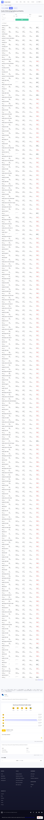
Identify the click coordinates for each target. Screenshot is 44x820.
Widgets (32, 784)
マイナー (15, 8)
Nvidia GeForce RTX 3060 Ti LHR (8, 300)
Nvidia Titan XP (5, 388)
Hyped (13, 710)
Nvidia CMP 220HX (5, 80)
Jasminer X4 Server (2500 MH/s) (8, 38)
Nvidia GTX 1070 (5, 565)
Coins (17, 2)
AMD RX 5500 (4, 553)
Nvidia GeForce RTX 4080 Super (8, 198)
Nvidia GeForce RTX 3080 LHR (7, 160)
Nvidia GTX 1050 (5, 658)
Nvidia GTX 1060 (5, 629)
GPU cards (32, 776)
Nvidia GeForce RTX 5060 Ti (7, 316)
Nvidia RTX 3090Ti (5, 101)
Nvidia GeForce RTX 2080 (7, 447)
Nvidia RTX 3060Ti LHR (6, 291)
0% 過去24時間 (40, 714)
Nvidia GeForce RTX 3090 (7, 118)
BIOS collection (18, 784)
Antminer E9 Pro (5, 25)
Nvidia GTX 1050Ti (5, 645)
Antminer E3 (4, 89)
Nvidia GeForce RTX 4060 (7, 498)
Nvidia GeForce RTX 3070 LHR (7, 295)
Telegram (36, 812)
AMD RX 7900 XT (5, 211)
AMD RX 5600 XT (5, 464)
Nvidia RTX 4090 (5, 127)
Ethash (27, 750)
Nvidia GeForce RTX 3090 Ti (7, 105)
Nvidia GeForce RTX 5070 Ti (7, 186)
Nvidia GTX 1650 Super (6, 671)
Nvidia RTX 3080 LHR (6, 165)
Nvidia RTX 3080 (5, 169)
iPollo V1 (3, 30)
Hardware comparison (34, 778)
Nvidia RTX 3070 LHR (6, 274)
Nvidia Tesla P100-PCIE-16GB (7, 426)
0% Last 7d (39, 715)
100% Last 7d (39, 720)
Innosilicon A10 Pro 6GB (6, 59)
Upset (26, 710)
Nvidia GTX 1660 (5, 633)
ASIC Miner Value (40, 679)
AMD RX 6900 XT (5, 249)
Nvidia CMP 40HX (5, 451)
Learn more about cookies (29, 817)
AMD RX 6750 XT (5, 325)
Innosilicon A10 (5, 72)
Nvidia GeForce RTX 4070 (7, 266)
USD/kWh (40, 16)
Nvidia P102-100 (5, 430)
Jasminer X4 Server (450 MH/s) (8, 76)
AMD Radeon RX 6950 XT (7, 354)
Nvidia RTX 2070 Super (6, 489)
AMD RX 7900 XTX (5, 152)
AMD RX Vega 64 (5, 384)
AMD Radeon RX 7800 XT (7, 245)
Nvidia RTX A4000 (5, 283)
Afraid (30, 710)
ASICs (24, 2)
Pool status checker (19, 780)
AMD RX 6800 (4, 257)
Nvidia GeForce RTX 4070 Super (8, 262)
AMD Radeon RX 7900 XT (7, 207)
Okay (17, 710)
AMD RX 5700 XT (5, 346)
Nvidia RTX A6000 (5, 177)
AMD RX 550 (4, 662)
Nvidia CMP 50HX (5, 350)
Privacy (2, 804)
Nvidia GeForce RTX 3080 (7, 173)
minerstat (6, 2)
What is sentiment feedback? (39, 741)
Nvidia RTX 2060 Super (6, 481)
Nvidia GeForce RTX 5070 (7, 224)
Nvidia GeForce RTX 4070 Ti (7, 240)
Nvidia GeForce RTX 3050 (7, 599)
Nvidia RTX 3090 (5, 110)
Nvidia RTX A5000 (5, 135)
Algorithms (3, 776)
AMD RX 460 (4, 654)
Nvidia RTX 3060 (5, 380)
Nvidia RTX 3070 (5, 270)
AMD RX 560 (4, 667)
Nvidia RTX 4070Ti (5, 367)
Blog (2, 796)
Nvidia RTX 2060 (5, 591)
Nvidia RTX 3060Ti (5, 287)
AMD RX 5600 (4, 460)
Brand (2, 800)
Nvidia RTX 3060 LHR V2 (6, 375)
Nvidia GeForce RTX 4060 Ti (7, 472)
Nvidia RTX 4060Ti (5, 502)
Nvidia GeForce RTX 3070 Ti (7, 228)
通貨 (16, 14)
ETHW (17, 760)
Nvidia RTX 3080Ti (5, 131)
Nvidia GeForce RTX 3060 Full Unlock (9, 401)
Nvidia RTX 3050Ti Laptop (7, 624)
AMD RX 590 (4, 586)
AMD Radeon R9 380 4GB (6, 641)
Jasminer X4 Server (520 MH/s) (8, 63)
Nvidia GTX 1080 (5, 557)
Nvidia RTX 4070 (5, 321)
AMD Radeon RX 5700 (6, 333)
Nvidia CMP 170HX (5, 93)
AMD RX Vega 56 (5, 405)
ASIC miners (33, 774)
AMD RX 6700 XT (5, 409)
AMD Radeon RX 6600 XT (7, 519)
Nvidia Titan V (4, 232)
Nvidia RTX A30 (5, 143)
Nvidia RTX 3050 (5, 616)
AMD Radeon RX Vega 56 (6, 392)
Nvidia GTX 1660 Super (6, 527)
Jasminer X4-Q (5, 51)
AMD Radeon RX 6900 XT (7, 219)
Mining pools (3, 780)
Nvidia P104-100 (5, 510)
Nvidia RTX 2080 (5, 485)
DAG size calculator (19, 782)
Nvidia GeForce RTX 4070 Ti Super (8, 203)
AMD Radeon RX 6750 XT (6, 468)
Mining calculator (19, 774)
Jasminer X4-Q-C (5, 55)
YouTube (39, 812)
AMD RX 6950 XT (5, 359)
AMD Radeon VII (5, 139)
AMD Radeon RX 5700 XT (7, 337)
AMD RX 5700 (4, 342)
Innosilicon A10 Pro (5, 68)
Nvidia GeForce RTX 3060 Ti (7, 304)
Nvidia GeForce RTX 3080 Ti (7, 122)
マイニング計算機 (5, 8)
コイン (2, 5)
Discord (42, 812)
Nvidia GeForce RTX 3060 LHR (7, 397)
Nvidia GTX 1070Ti (5, 582)
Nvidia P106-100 (5, 637)
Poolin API (35, 755)
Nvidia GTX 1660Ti (5, 544)
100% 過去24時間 (40, 719)
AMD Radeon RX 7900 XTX (7, 156)
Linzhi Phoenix (4, 34)
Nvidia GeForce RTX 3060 (7, 612)
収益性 (11, 8)
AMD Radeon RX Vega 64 (7, 371)
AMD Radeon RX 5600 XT (7, 456)
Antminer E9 (4, 42)
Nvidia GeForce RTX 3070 (7, 308)
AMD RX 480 (4, 620)
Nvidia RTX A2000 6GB (6, 477)
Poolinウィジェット (40, 755)
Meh (22, 710)
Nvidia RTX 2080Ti (5, 312)
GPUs (21, 2)
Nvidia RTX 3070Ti (5, 215)
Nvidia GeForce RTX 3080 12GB (8, 148)
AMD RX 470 (4, 532)
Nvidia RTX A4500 (5, 194)
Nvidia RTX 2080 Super (6, 435)
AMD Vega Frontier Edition (7, 540)
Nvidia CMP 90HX (5, 181)
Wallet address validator (20, 778)
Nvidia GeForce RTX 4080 (7, 190)
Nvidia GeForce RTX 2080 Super (8, 422)
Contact (32, 2)
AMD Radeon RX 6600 (6, 578)
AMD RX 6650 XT (5, 607)
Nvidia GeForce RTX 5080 (7, 114)
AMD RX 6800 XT (5, 253)
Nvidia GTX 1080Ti (5, 418)
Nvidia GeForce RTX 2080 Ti (7, 329)
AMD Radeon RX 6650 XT (7, 595)
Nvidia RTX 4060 (5, 523)
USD (41, 760)
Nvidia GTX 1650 (5, 650)
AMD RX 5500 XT (5, 548)
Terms (2, 802)
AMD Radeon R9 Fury (6, 574)
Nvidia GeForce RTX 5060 (7, 363)
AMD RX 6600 (4, 570)
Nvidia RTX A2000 (5, 439)
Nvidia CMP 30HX (5, 561)
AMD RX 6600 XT (5, 515)
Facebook (33, 812)
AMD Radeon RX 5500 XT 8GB (7, 603)
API (31, 786)
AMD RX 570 (4, 536)
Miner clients (3, 778)
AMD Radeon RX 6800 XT (7, 236)
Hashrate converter (19, 776)
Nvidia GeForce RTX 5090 (7, 97)
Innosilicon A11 (5, 46)
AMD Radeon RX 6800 (6, 278)
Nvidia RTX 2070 (5, 494)
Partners (2, 798)
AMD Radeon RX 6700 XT (7, 413)
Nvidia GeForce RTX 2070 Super (8, 443)
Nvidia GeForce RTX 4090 (7, 84)
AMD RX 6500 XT (5, 675)
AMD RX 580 (4, 506)
